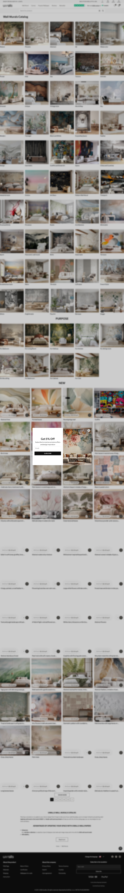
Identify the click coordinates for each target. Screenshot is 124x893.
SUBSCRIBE (47, 453)
